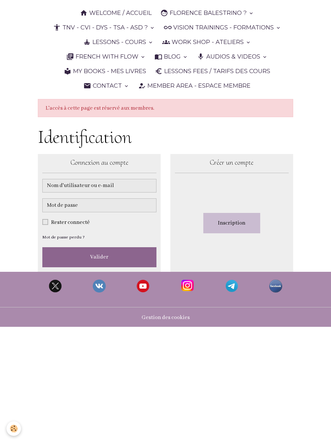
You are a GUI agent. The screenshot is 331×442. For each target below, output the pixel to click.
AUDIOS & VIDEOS (233, 56)
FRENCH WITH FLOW (107, 56)
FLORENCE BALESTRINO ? (208, 13)
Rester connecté (70, 222)
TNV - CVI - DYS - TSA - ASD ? (105, 27)
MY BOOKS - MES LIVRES (108, 71)
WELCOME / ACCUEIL (120, 13)
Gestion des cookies (166, 317)
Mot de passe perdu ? (63, 237)
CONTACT (107, 85)
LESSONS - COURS (119, 42)
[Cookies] (13, 428)
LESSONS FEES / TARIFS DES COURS (216, 71)
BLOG (172, 56)
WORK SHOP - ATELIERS (207, 42)
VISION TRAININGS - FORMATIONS (223, 27)
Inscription (231, 223)
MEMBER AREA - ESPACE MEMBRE (198, 85)
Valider (99, 257)
